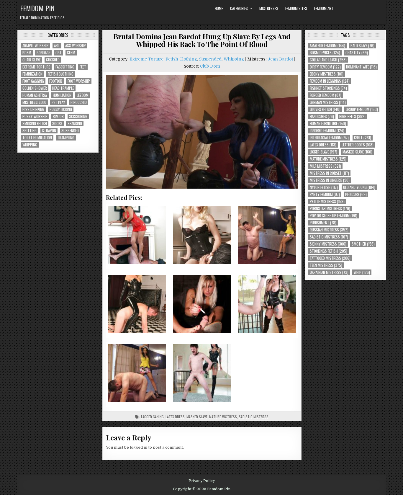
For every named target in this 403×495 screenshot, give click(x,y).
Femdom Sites (296, 8)
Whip (362, 272)
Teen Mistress (326, 265)
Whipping (29, 145)
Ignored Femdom (327, 130)
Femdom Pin (37, 8)
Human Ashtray (34, 95)
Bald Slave (362, 45)
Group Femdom (362, 109)
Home (219, 8)
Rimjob (58, 116)
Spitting (29, 130)
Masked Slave (196, 416)
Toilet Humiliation (37, 138)
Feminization (32, 74)
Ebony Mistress (326, 74)
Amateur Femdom (327, 45)
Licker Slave (323, 152)
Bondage (43, 52)
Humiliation (62, 95)
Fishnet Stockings (328, 88)
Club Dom (210, 66)
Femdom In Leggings (330, 81)
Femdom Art (323, 8)
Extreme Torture (36, 67)
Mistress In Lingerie (330, 180)
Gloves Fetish (325, 109)
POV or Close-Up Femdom (333, 215)
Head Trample (63, 88)
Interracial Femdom (329, 138)
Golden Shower (34, 88)
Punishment (323, 223)
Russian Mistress (329, 230)
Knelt (362, 138)
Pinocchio (79, 102)
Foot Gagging (33, 81)
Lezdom (83, 95)
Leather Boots (357, 145)
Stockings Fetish (328, 251)
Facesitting (64, 67)
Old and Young (359, 187)
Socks (57, 123)
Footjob (55, 81)
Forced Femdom (325, 95)
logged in (138, 447)
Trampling (65, 138)
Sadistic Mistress (253, 416)
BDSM (26, 52)
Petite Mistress (327, 201)
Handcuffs (322, 116)
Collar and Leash (328, 60)
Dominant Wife (361, 67)
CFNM (71, 52)
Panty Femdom (325, 194)
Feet (83, 67)
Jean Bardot (280, 59)
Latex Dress (175, 416)
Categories (239, 8)
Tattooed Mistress (330, 258)
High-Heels (352, 116)
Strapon (49, 130)
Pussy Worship (34, 116)
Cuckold (53, 60)
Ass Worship (75, 45)
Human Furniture (328, 123)
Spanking (75, 123)
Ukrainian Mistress (329, 272)
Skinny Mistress (328, 244)
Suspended (70, 130)
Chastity (356, 52)
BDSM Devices (325, 52)
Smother (363, 244)
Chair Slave (31, 60)
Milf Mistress (325, 166)
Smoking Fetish (34, 123)
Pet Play (58, 102)
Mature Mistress (223, 416)
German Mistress (328, 102)
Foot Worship (79, 81)
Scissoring (78, 116)
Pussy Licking (61, 109)
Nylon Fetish (324, 187)
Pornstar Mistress (330, 208)
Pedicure (356, 194)
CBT (58, 52)
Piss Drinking (33, 109)
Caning (158, 416)
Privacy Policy (202, 481)
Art (57, 45)
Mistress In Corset (329, 173)
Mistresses (268, 8)
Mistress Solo (34, 102)
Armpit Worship (35, 45)
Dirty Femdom (325, 67)
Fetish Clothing (60, 74)
